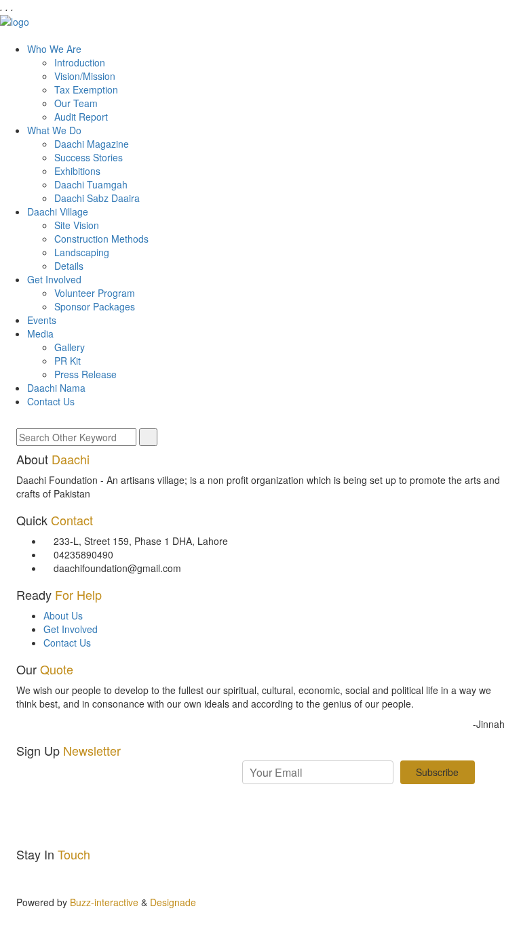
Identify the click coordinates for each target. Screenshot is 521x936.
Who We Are (54, 49)
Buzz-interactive (102, 902)
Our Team (76, 103)
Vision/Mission (84, 76)
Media (40, 333)
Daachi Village (57, 211)
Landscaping (81, 252)
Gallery (69, 347)
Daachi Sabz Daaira (97, 198)
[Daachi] (14, 20)
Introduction (79, 62)
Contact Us (51, 401)
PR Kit (67, 360)
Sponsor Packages (94, 306)
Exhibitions (77, 171)
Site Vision (76, 225)
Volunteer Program (94, 293)
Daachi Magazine (91, 143)
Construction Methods (101, 238)
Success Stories (88, 157)
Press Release (85, 374)
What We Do (54, 130)
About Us (63, 615)
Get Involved (54, 279)
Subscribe (437, 772)
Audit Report (81, 116)
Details (68, 265)
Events (41, 320)
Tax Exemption (86, 89)
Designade (173, 902)
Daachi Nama (56, 387)
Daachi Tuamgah (91, 184)
